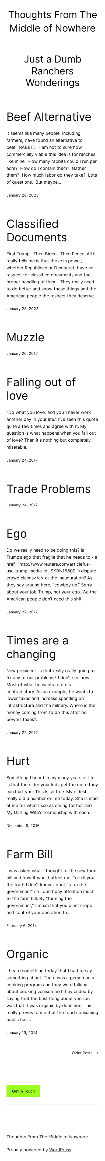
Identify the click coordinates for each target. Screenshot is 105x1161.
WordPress (60, 1149)
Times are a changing (37, 647)
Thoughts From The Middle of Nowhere (47, 1136)
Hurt (18, 761)
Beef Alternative (48, 116)
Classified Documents (36, 230)
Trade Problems (48, 489)
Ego (16, 533)
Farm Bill (29, 854)
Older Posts (85, 1052)
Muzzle (25, 337)
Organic (27, 954)
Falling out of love (41, 388)
